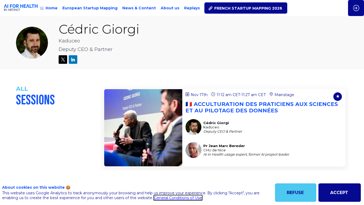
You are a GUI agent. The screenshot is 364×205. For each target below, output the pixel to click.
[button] (245, 8)
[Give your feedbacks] (337, 96)
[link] (49, 8)
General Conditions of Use (178, 197)
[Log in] (356, 8)
